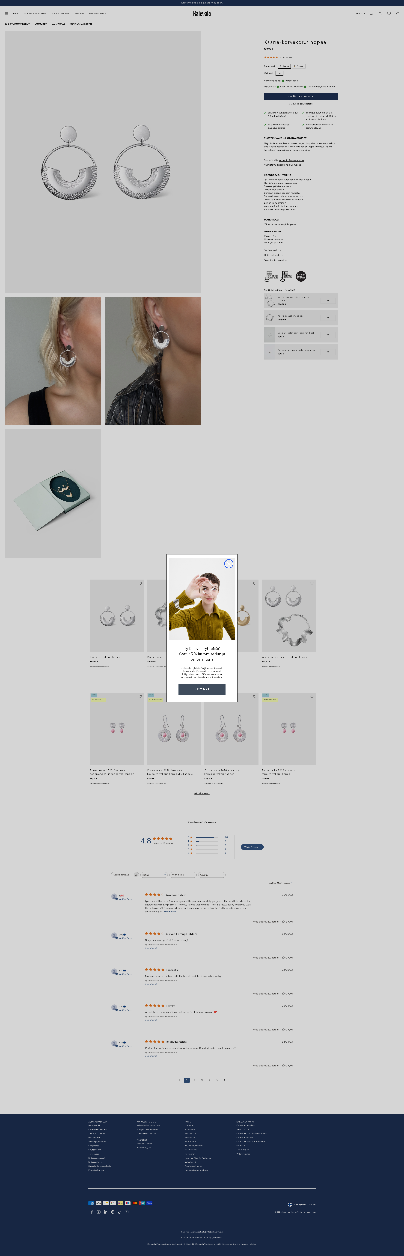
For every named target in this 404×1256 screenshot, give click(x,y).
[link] (202, 599)
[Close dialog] (229, 564)
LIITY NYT (202, 689)
